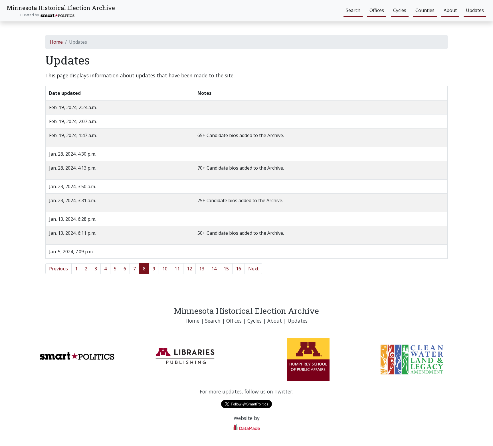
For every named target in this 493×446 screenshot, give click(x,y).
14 (214, 269)
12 (189, 269)
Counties (425, 10)
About (450, 10)
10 (164, 269)
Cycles (399, 10)
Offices (376, 10)
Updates (475, 10)
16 (238, 269)
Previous (58, 269)
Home (56, 42)
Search (353, 10)
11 (177, 269)
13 (201, 269)
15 (226, 269)
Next (253, 269)
